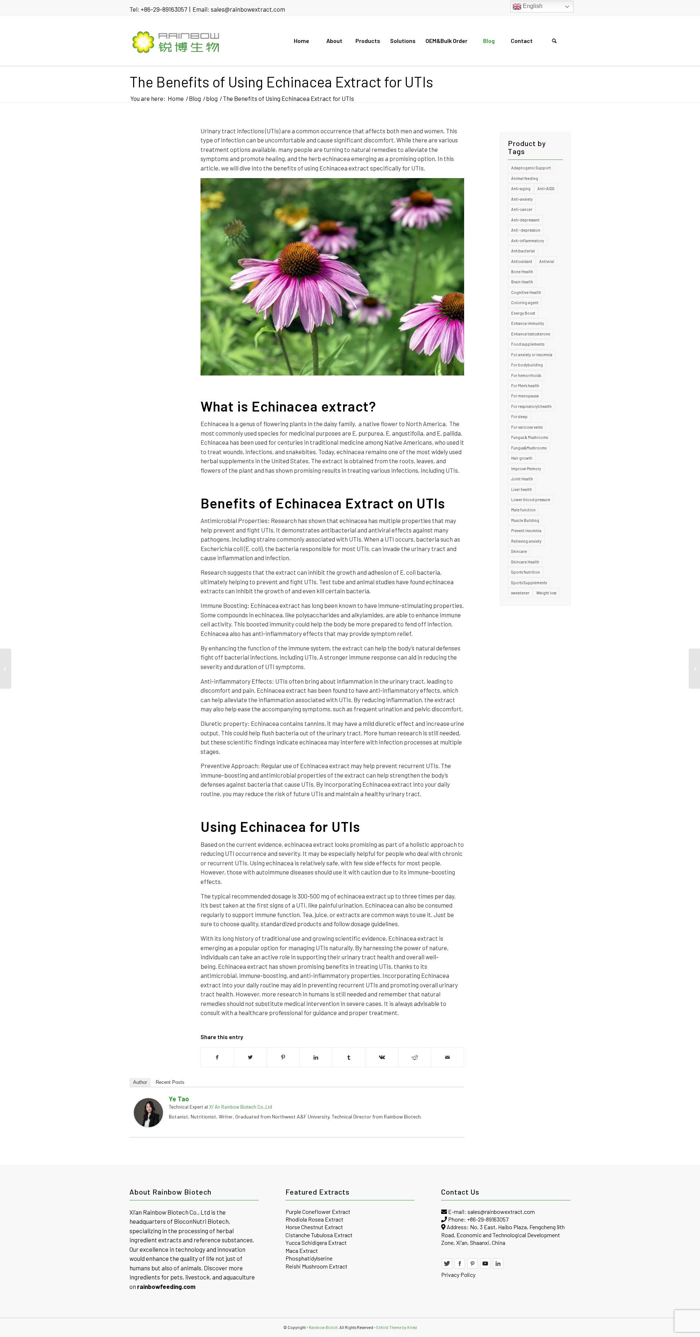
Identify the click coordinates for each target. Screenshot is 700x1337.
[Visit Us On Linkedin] (498, 1266)
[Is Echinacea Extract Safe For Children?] (694, 669)
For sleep (519, 416)
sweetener (520, 592)
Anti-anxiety (522, 199)
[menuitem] (301, 40)
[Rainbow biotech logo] (176, 40)
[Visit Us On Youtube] (485, 1266)
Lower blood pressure (530, 499)
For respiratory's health (531, 406)
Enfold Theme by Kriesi (396, 1327)
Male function (523, 509)
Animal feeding (524, 178)
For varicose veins (526, 427)
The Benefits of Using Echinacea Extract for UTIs (281, 81)
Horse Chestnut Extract (314, 1226)
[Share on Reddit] (414, 1057)
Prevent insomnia (526, 530)
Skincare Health (525, 561)
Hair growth (521, 458)
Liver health (521, 489)
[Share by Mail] (447, 1057)
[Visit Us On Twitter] (447, 1266)
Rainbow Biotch (323, 1327)
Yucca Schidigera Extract (316, 1242)
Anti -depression (525, 230)
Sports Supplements (529, 582)
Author (140, 1082)
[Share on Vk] (381, 1057)
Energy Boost (523, 313)
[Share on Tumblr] (348, 1057)
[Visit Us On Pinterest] (472, 1266)
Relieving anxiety (526, 541)
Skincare (519, 551)
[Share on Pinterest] (283, 1057)
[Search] (554, 40)
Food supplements (527, 344)
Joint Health (522, 478)
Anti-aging (520, 188)
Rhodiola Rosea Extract (314, 1219)
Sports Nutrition (525, 572)
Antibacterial (523, 250)
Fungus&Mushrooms (529, 447)
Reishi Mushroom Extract (316, 1266)
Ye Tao (179, 1099)
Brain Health (522, 281)
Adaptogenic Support (531, 167)
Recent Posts (170, 1082)
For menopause (525, 395)
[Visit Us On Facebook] (460, 1266)
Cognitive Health (526, 292)
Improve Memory (526, 468)
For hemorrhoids (526, 375)
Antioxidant (521, 261)
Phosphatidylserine (308, 1258)
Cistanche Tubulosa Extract (319, 1234)
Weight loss (546, 592)
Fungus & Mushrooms (529, 437)
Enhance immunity (527, 323)
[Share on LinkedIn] (316, 1057)
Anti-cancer (521, 209)
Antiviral (546, 261)
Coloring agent (524, 302)
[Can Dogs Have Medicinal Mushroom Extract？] (5, 669)
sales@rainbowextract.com (248, 9)
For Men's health (525, 385)
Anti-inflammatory (527, 240)
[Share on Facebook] (217, 1057)
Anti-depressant (525, 219)
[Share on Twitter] (250, 1057)
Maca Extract (301, 1250)
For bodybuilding (527, 364)
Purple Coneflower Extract (317, 1211)
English (531, 6)
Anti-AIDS (546, 188)
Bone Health (522, 271)
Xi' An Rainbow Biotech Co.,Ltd (240, 1107)
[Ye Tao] (148, 1125)
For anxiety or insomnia (531, 354)
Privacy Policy (458, 1274)
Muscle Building (525, 520)
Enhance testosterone (530, 333)
